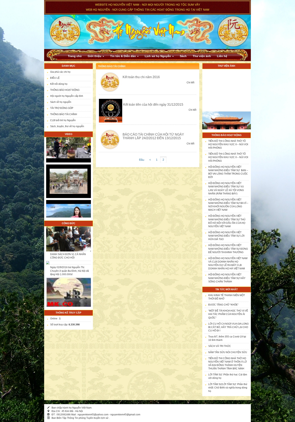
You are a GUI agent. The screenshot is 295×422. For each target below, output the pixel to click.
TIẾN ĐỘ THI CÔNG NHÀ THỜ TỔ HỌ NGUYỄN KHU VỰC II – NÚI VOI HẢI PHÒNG (228, 144)
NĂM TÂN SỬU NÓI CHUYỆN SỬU (227, 352)
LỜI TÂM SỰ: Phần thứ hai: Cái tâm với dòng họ (227, 376)
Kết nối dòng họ (58, 84)
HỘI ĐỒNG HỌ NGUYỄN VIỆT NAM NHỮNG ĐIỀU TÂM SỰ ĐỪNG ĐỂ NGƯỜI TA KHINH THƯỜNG (228, 248)
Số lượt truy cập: (65, 324)
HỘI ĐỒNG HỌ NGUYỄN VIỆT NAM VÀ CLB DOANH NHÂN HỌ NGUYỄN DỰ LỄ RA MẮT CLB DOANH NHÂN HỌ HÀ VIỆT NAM (227, 263)
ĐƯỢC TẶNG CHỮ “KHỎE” (223, 304)
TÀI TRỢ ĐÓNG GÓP (61, 108)
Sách (183, 56)
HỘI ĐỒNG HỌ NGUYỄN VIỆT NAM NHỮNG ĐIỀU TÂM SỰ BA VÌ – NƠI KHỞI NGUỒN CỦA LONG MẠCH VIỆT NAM (228, 204)
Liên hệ (222, 56)
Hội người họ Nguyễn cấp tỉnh (66, 96)
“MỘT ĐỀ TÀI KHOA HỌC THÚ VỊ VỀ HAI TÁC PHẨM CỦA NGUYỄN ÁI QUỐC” (228, 314)
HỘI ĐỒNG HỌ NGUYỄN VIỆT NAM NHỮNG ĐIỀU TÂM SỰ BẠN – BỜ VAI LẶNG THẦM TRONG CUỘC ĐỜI (228, 172)
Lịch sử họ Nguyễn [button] (158, 56)
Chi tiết (190, 82)
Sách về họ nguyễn (60, 102)
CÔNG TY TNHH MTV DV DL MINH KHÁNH (69, 292)
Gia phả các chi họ (60, 72)
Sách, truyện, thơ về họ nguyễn (67, 126)
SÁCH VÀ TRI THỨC (219, 346)
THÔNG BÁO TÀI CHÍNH (63, 114)
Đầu (141, 159)
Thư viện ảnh (202, 56)
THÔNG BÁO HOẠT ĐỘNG (64, 90)
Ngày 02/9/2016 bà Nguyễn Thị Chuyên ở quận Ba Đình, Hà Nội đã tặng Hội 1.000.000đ (69, 250)
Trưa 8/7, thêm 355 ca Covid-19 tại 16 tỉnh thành (227, 338)
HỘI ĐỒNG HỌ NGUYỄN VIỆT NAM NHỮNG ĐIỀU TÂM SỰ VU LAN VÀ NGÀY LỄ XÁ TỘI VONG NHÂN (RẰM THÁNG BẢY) (226, 188)
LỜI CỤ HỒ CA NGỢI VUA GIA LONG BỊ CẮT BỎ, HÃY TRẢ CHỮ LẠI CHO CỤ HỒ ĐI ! (228, 327)
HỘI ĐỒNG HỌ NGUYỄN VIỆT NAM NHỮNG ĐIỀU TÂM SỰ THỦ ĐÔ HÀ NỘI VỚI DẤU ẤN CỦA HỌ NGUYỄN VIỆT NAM (226, 221)
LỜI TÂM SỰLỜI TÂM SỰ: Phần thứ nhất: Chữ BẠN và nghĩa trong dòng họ (227, 387)
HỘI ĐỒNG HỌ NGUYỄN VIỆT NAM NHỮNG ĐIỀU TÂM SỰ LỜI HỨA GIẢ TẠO (226, 236)
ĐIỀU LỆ (55, 78)
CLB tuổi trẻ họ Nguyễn (63, 120)
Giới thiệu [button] (95, 56)
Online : (55, 318)
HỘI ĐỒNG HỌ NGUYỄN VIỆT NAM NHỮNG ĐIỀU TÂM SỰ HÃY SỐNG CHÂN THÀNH (226, 278)
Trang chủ (75, 56)
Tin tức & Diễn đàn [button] (123, 56)
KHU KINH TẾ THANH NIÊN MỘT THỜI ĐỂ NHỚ (226, 297)
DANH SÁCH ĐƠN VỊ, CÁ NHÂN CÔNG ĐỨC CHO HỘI (68, 235)
